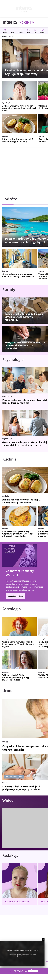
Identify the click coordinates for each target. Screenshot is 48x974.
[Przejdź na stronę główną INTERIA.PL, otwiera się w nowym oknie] (10, 22)
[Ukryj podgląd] (43, 939)
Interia (4, 36)
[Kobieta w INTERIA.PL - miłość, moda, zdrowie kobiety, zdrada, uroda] (26, 22)
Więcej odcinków (15, 596)
